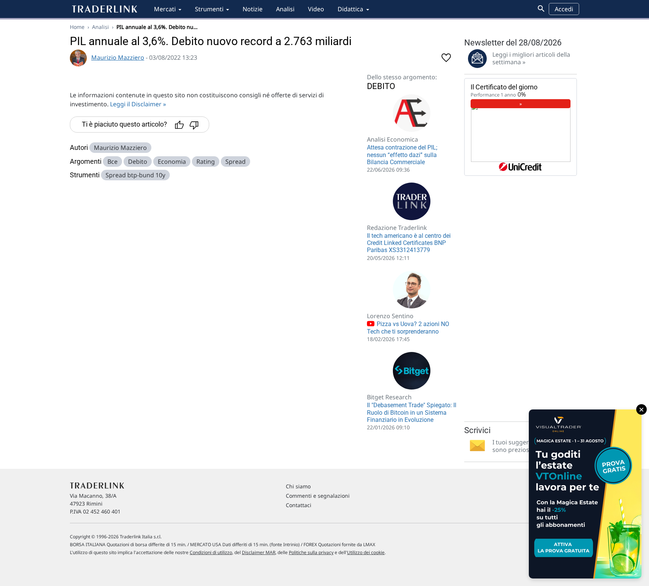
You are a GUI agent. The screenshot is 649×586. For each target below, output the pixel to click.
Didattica (350, 9)
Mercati (165, 9)
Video (316, 9)
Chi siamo (298, 486)
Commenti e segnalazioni (318, 495)
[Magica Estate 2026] (585, 493)
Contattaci (298, 505)
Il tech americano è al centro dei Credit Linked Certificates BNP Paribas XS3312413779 (409, 243)
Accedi (564, 9)
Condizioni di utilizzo (211, 552)
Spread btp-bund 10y (135, 175)
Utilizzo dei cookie (366, 552)
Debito (137, 161)
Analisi (285, 9)
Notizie (253, 9)
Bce (112, 161)
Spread (235, 161)
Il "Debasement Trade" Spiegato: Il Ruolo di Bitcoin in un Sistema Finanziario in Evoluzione (411, 412)
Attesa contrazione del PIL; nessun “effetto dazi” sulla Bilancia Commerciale (402, 154)
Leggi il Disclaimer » (138, 104)
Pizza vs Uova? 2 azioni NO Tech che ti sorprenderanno (408, 327)
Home (77, 26)
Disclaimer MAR (258, 552)
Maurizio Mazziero (117, 57)
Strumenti (209, 9)
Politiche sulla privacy (311, 552)
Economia (172, 161)
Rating (205, 161)
